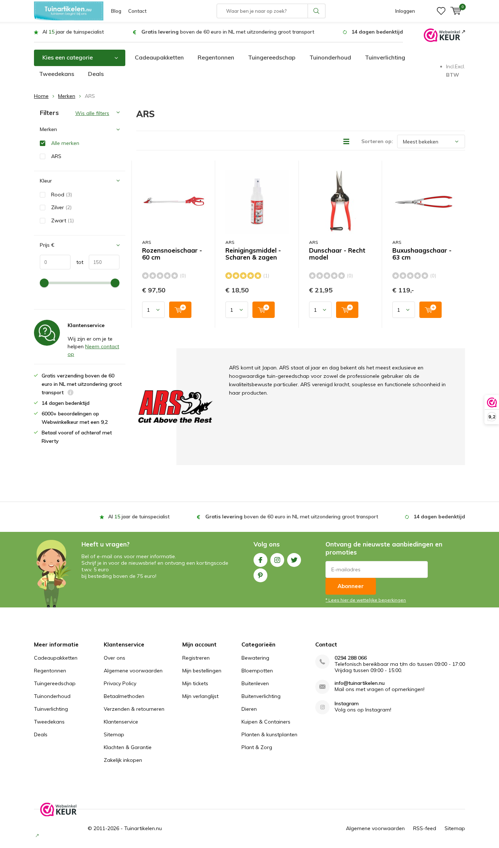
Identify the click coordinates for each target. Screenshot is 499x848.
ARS (146, 242)
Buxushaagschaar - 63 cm (422, 254)
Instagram (277, 560)
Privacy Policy (120, 683)
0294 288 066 (351, 658)
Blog (116, 11)
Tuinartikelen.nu (143, 828)
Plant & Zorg (256, 747)
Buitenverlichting (261, 696)
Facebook (260, 560)
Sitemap (114, 734)
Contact (137, 11)
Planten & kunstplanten (269, 734)
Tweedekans (56, 73)
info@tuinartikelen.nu (360, 683)
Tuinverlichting (385, 57)
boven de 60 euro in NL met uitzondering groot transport (227, 31)
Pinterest (260, 575)
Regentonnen (216, 57)
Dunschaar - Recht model (337, 254)
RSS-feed (424, 828)
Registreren (196, 658)
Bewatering (255, 658)
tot (77, 262)
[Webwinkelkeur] (444, 35)
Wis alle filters (92, 113)
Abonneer (351, 586)
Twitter (294, 560)
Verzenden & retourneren (134, 709)
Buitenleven (255, 683)
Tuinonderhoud (330, 57)
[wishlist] (441, 11)
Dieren (249, 709)
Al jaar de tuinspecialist (73, 31)
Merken (66, 96)
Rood (61, 194)
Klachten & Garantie (128, 747)
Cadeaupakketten (159, 57)
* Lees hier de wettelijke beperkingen (365, 600)
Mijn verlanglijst (200, 696)
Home (41, 96)
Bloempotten (257, 670)
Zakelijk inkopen (123, 760)
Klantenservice (121, 721)
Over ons (114, 658)
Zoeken (316, 11)
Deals (96, 73)
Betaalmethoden (124, 696)
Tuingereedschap (272, 57)
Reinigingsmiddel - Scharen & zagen (253, 254)
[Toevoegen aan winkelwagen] (180, 310)
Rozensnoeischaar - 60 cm (172, 254)
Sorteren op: (377, 141)
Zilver (61, 207)
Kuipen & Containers (265, 721)
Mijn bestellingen (201, 670)
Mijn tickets (195, 683)
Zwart (62, 220)
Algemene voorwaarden (133, 670)
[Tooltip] (70, 393)
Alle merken (65, 143)
